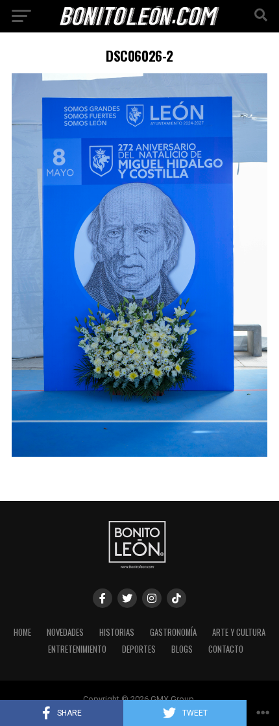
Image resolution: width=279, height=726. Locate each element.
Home (22, 632)
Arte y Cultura (238, 632)
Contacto (225, 649)
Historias (116, 632)
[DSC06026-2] (139, 453)
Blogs (182, 649)
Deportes (139, 649)
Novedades (65, 632)
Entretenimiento (77, 649)
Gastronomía (173, 632)
